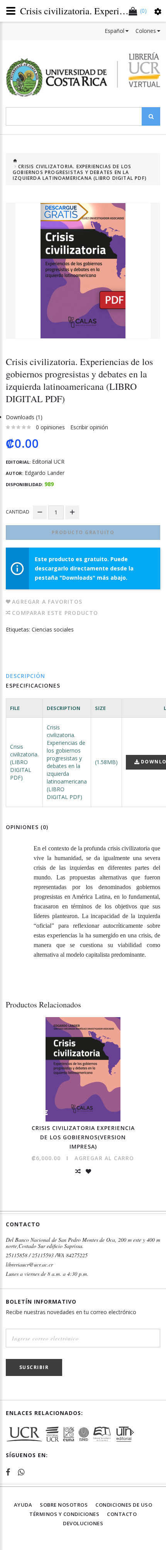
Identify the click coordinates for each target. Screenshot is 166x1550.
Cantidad (17, 512)
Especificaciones (33, 685)
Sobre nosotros (64, 1505)
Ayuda (23, 1505)
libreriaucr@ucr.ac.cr (29, 1265)
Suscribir (34, 1367)
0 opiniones (50, 427)
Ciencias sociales (53, 629)
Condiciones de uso (123, 1505)
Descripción (25, 675)
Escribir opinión (89, 427)
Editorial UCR (48, 461)
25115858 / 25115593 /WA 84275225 (47, 1255)
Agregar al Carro (104, 1158)
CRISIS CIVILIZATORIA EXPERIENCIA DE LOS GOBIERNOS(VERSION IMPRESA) (83, 1137)
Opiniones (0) (27, 827)
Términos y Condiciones (64, 1514)
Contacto (122, 1514)
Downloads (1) (24, 417)
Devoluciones (83, 1523)
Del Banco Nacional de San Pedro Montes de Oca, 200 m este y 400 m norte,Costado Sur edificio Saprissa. (83, 1243)
